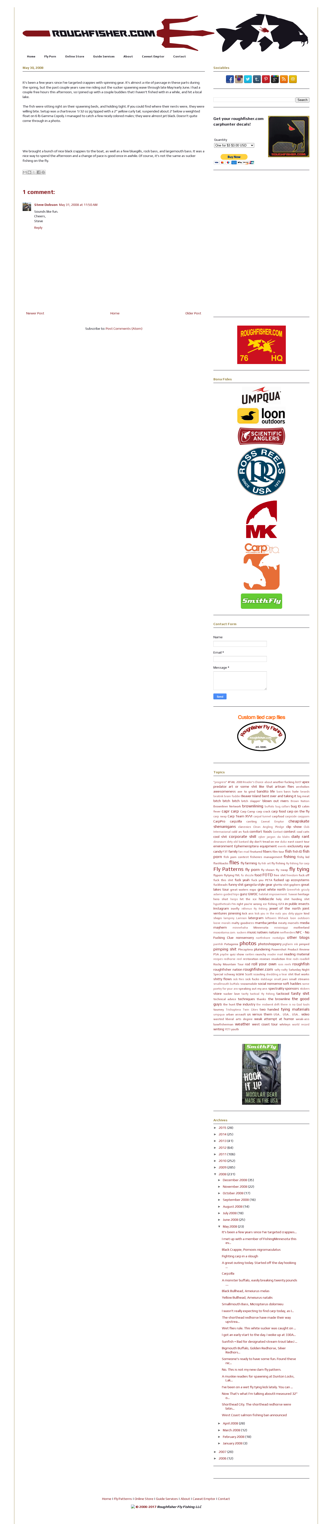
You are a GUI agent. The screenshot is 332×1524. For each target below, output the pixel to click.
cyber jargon (266, 836)
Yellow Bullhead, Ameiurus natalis (247, 1297)
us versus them (259, 1014)
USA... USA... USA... (287, 1014)
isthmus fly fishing (255, 908)
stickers (304, 988)
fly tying (299, 869)
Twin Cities (250, 1009)
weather (242, 1024)
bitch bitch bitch (226, 801)
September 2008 (236, 1200)
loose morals (221, 923)
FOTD (267, 874)
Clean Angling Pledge (268, 826)
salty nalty (281, 969)
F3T (225, 851)
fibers (267, 851)
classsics (244, 827)
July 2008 (230, 1213)
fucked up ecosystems (291, 880)
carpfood (278, 816)
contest (290, 831)
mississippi (281, 927)
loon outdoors (299, 918)
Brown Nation (300, 801)
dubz (283, 841)
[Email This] (24, 172)
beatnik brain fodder (227, 796)
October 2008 (233, 1193)
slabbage (267, 979)
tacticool (282, 993)
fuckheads (220, 884)
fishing (290, 856)
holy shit (282, 899)
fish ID (297, 851)
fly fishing (278, 863)
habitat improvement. (273, 894)
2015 (223, 1128)
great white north (272, 889)
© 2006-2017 (146, 1507)
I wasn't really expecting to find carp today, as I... (258, 1311)
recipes (218, 959)
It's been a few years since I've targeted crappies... (259, 1232)
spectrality (276, 988)
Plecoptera (245, 949)
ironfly (235, 908)
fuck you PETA (261, 880)
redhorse (230, 959)
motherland (301, 927)
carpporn (303, 816)
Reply (38, 227)
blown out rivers (275, 801)
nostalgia (278, 937)
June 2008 (231, 1220)
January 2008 (233, 1443)
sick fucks (252, 979)
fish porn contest (236, 857)
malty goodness (243, 923)
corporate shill (242, 836)
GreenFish (293, 889)
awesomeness (224, 791)
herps (234, 899)
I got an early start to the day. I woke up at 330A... (259, 1335)
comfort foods (261, 831)
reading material (296, 954)
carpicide (291, 816)
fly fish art (264, 863)
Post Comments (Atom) (124, 328)
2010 (223, 1161)
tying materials (295, 1009)
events (282, 846)
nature (274, 932)
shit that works (298, 974)
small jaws (281, 979)
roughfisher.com (258, 969)
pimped (304, 944)
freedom (292, 875)
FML (237, 875)
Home (31, 56)
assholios (302, 786)
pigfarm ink (290, 944)
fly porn (252, 869)
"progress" (220, 782)
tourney (218, 1009)
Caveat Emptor (153, 56)
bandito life (266, 791)
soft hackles (292, 984)
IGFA (281, 904)
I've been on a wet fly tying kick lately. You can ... (257, 1387)
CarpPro (219, 821)
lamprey (229, 918)
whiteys (285, 1024)
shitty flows (222, 979)
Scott (248, 974)
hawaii (292, 894)
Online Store (74, 56)
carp (235, 811)
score (240, 974)
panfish (218, 944)
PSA (216, 954)
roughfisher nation (227, 969)
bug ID (296, 806)
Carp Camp (247, 811)
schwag (229, 974)
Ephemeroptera (246, 846)
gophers (294, 884)
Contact (179, 56)
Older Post (193, 313)
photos (247, 943)
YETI (227, 1029)
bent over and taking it (279, 796)
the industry (245, 1004)
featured (256, 851)
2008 (223, 1174)
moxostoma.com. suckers (229, 932)
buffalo (269, 806)
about (268, 782)
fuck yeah (242, 880)
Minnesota (260, 927)
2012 (223, 1148)
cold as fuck (240, 831)
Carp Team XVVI (240, 816)
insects (303, 904)
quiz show (237, 954)
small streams (299, 979)
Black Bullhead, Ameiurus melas (246, 1291)
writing (218, 1029)
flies (234, 862)
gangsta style (254, 884)
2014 (223, 1134)
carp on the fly (298, 811)
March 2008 (232, 1430)
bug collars (282, 806)
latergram (255, 918)
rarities (249, 954)
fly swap (282, 870)
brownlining (252, 805)
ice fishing (270, 904)
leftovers (270, 918)
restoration (250, 959)
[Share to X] (34, 172)
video (305, 1014)
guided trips (231, 894)
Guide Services (103, 56)
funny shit (236, 884)
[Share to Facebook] (38, 172)
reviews (265, 959)
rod (247, 964)
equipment (268, 846)
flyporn (218, 875)
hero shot (220, 899)
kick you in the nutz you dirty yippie (279, 913)
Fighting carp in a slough (240, 1256)
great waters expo (243, 889)
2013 (223, 1141)
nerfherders (287, 932)
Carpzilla (228, 1273)
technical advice (224, 999)
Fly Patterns (228, 869)
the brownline (279, 999)
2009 (223, 1167)
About (128, 56)
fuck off (304, 875)
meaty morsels (288, 923)
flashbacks (220, 863)
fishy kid (303, 857)
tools (306, 1004)
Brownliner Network (227, 806)
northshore (263, 937)
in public (291, 904)
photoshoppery (269, 944)
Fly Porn (50, 56)
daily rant (300, 836)
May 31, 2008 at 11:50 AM (78, 205)
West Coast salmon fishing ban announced (254, 1415)
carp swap (220, 816)
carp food (278, 811)
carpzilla (236, 821)
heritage (303, 894)
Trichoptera (233, 1009)
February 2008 (234, 1437)
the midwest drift (268, 1004)
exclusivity (295, 846)
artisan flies (284, 786)
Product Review (298, 949)
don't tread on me (267, 841)
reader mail (275, 954)
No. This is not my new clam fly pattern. (251, 1369)
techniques (246, 999)
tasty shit (300, 993)
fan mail (243, 851)
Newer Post (35, 313)
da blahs (283, 836)
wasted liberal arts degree (233, 1019)
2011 (223, 1154)
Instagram (221, 908)
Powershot (278, 949)
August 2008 (233, 1206)
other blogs (298, 937)
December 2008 (235, 1180)
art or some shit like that (251, 786)
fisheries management (266, 857)
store (217, 993)
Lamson (241, 918)
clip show (294, 827)
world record (300, 1024)
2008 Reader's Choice (250, 782)
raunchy (260, 954)
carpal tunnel (262, 816)
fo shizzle (247, 875)
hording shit (300, 899)
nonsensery (245, 938)
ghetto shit (280, 884)
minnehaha (240, 927)
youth (235, 1029)
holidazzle (266, 899)
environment (223, 846)
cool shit (220, 837)
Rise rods (292, 959)
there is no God (291, 1004)
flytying (229, 875)
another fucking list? (287, 782)
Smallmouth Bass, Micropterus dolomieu (252, 1304)
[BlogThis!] (29, 172)
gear (269, 884)
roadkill (304, 959)
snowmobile (248, 984)
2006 (223, 1458)
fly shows (268, 870)
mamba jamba (266, 923)
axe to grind (246, 791)
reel (239, 959)
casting (251, 821)
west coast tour (265, 1024)
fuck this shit (223, 880)
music (251, 932)
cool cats (303, 831)
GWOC (253, 894)
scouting (259, 974)
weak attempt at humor (274, 1019)
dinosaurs (219, 841)
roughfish (300, 963)
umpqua (219, 1014)
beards (304, 791)
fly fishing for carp (297, 863)
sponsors (292, 988)
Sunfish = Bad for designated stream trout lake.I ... (259, 1341)
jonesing (234, 913)
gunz (243, 894)
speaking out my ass (252, 988)
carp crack (263, 811)
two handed (269, 1009)
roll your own (264, 963)
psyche (224, 954)
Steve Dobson (46, 205)
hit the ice (248, 899)
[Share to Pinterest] (43, 172)
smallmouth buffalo (226, 983)
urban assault (236, 1014)
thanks (261, 999)
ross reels (284, 964)
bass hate (291, 791)
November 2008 (235, 1186)
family (232, 851)
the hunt (229, 1004)
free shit (280, 875)
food (258, 875)
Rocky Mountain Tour (228, 964)
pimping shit (224, 949)
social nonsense (270, 984)
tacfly (245, 993)
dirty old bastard (238, 841)
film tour (278, 851)
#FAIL (231, 782)
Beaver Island (251, 796)
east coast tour (298, 841)
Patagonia (231, 944)
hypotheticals (222, 904)
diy (251, 841)
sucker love (231, 993)
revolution (278, 959)
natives (262, 932)
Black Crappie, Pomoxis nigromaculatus (251, 1249)
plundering (262, 949)
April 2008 (231, 1423)
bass (279, 791)
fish (288, 851)
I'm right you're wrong (247, 904)
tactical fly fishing (262, 993)
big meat (303, 796)
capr (226, 811)
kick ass (247, 913)
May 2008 (230, 1226)
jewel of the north (285, 908)
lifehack (283, 918)
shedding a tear (276, 974)
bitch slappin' (251, 801)
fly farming (249, 863)
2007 (223, 1452)
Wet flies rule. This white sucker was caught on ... (259, 1328)
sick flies (238, 979)
